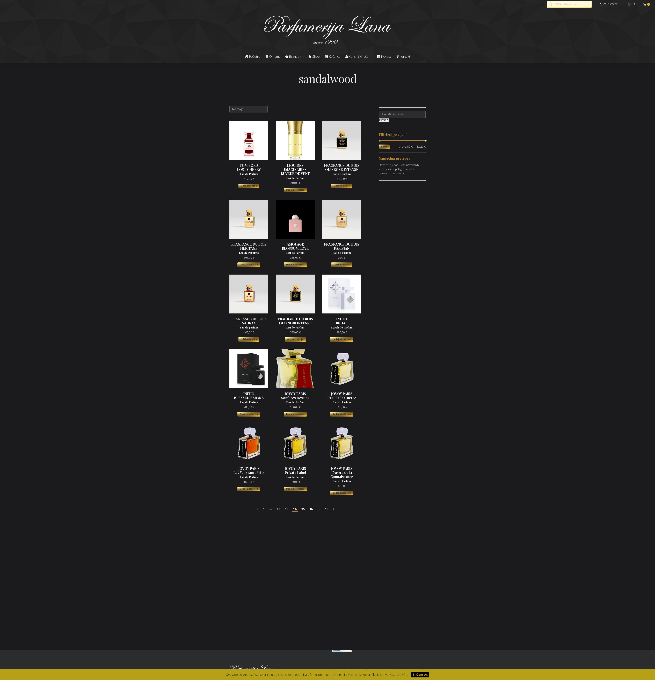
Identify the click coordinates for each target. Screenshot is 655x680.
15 (303, 509)
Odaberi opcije (249, 185)
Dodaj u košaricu (295, 189)
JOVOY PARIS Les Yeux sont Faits (249, 472)
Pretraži (384, 120)
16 (311, 509)
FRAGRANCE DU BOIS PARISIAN (341, 248)
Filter (384, 146)
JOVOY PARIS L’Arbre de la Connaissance (341, 474)
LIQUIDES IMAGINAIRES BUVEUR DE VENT (295, 171)
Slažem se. (420, 674)
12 (278, 509)
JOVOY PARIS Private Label (295, 472)
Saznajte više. (399, 674)
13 (286, 509)
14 (294, 509)
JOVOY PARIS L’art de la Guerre (341, 398)
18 (326, 509)
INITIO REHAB (342, 323)
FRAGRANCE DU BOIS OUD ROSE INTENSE (341, 169)
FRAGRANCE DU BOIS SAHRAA (249, 323)
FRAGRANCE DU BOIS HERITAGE (249, 248)
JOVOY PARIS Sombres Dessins (295, 398)
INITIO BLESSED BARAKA (249, 398)
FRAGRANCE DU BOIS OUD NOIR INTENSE (295, 323)
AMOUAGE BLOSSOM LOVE (295, 248)
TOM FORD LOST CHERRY (249, 169)
